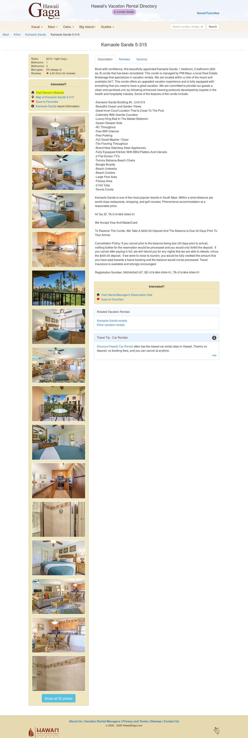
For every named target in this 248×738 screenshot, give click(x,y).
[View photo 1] (59, 134)
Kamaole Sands (35, 34)
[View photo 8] (59, 404)
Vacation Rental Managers (102, 721)
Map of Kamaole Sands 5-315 (55, 97)
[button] (37, 26)
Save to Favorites (47, 101)
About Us (75, 721)
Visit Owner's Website (50, 92)
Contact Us (171, 721)
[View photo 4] (59, 249)
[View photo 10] (59, 481)
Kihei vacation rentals (111, 325)
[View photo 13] (59, 596)
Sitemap (155, 721)
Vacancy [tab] (141, 59)
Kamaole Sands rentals (112, 320)
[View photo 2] (59, 172)
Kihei (17, 34)
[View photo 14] (59, 635)
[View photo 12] (59, 558)
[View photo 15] (59, 673)
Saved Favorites (208, 13)
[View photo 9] (59, 442)
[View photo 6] (59, 326)
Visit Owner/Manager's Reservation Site (126, 295)
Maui (6, 34)
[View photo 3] (59, 211)
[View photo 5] (59, 288)
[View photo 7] (59, 365)
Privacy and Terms (135, 721)
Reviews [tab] (124, 59)
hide (214, 355)
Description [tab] (105, 59)
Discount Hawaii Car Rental (115, 346)
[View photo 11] (59, 519)
